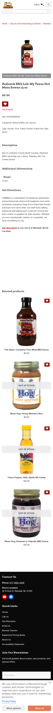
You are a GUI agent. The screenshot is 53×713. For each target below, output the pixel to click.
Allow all (39, 708)
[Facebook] (11, 596)
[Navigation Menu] (48, 4)
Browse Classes (9, 630)
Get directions (9, 228)
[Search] (48, 11)
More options (14, 708)
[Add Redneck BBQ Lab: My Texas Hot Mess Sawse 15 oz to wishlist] (5, 104)
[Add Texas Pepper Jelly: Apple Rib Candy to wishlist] (47, 428)
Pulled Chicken (26, 129)
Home (4, 23)
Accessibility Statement (13, 644)
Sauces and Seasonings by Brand (25, 23)
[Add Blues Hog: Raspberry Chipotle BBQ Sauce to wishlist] (47, 492)
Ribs (46, 129)
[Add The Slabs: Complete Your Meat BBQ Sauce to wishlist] (47, 301)
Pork (17, 129)
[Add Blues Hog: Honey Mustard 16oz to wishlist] (47, 365)
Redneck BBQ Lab (20, 123)
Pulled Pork (39, 129)
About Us (6, 639)
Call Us (5, 616)
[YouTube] (4, 596)
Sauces (32, 123)
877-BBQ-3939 (17, 582)
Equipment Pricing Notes (13, 635)
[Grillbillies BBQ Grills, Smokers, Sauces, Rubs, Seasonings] (8, 5)
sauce (4, 132)
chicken (10, 129)
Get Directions (8, 621)
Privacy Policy (9, 701)
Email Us (6, 626)
